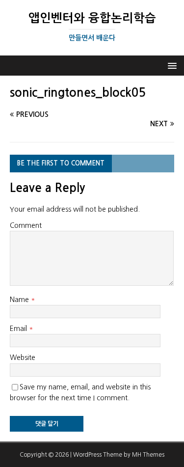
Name (20, 299)
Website (22, 357)
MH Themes (148, 455)
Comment (26, 225)
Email (19, 328)
